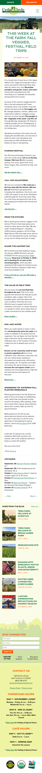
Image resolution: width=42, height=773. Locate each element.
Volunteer (9, 490)
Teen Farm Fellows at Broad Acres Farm (25, 532)
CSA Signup (31, 2)
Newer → (34, 496)
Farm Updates (19, 658)
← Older (7, 496)
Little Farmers (18, 473)
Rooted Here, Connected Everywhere (26, 582)
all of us (13, 451)
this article (23, 423)
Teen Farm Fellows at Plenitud (24, 514)
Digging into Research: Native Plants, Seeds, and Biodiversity (28, 566)
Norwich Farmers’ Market (27, 464)
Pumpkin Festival (20, 487)
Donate (10, 2)
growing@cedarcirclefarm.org (21, 683)
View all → (35, 506)
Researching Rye (28, 545)
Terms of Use (27, 688)
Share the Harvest (20, 483)
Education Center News (33, 658)
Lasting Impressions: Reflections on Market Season (27, 600)
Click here (10, 723)
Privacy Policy (15, 688)
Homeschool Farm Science (23, 478)
